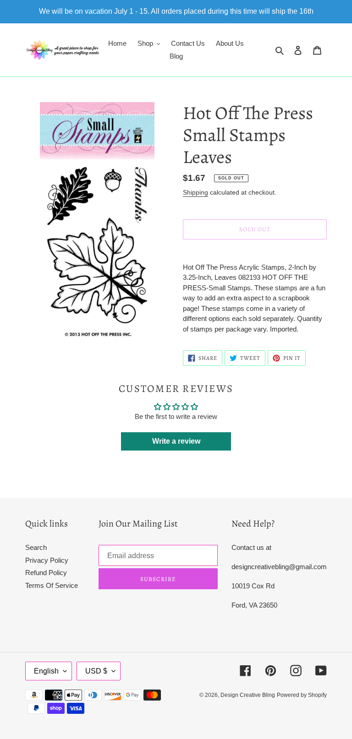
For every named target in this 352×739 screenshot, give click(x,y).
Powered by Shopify (302, 695)
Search (36, 547)
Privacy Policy (46, 560)
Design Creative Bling (247, 695)
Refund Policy (46, 572)
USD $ (96, 671)
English (46, 671)
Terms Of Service (51, 585)
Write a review (176, 441)
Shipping (195, 192)
